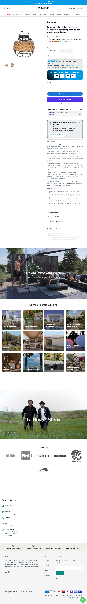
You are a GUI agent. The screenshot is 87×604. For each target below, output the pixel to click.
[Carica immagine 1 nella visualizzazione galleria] (24, 40)
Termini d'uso (47, 568)
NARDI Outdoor (25, 14)
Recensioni (47, 578)
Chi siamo (46, 560)
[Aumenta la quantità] (59, 86)
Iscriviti (60, 573)
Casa (34, 14)
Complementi (43, 14)
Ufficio (52, 14)
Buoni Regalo (47, 575)
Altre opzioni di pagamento (65, 103)
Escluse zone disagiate (66, 41)
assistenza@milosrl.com (11, 526)
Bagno (59, 14)
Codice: (46, 3)
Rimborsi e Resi (48, 563)
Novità (8, 14)
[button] (43, 412)
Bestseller (67, 14)
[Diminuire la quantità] (49, 86)
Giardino (15, 14)
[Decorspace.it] (43, 8)
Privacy (46, 570)
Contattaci (46, 565)
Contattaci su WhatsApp (57, 134)
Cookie (45, 573)
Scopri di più (70, 65)
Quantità (49, 82)
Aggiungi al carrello (65, 93)
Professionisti (77, 14)
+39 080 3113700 (10, 520)
